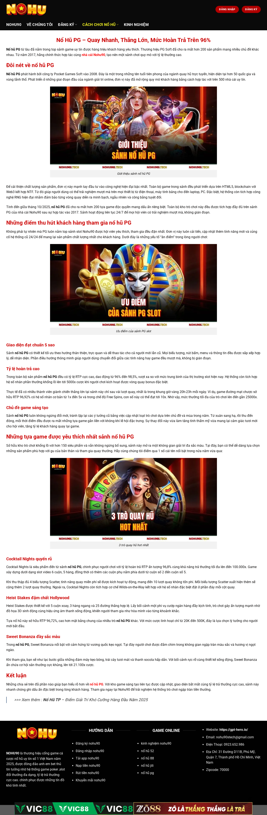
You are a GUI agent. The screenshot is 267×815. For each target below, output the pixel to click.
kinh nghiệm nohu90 (156, 743)
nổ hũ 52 (147, 751)
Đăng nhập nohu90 (90, 751)
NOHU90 (12, 753)
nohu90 (13, 25)
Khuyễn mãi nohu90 (90, 780)
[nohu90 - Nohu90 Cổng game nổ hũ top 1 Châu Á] (27, 9)
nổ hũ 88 (147, 758)
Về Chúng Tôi (40, 25)
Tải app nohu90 (87, 758)
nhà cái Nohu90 (93, 55)
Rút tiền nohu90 (87, 773)
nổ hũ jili (147, 766)
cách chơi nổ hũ (99, 25)
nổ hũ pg (147, 773)
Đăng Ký (66, 25)
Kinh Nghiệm (136, 25)
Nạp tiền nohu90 (88, 766)
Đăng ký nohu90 (88, 743)
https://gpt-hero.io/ (233, 730)
